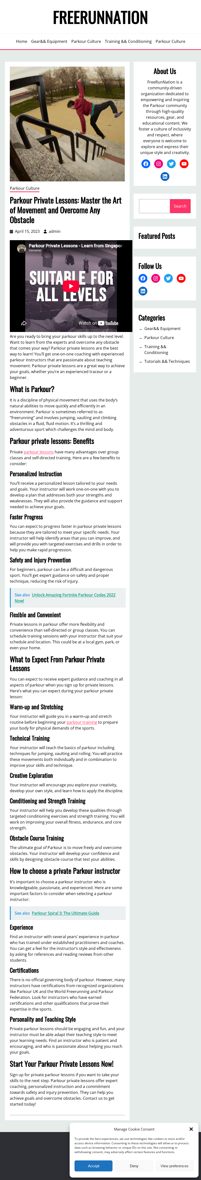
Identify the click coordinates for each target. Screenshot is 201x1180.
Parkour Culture (24, 188)
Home (21, 41)
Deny (134, 1166)
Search (180, 206)
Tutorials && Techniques (167, 361)
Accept (93, 1166)
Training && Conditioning (156, 349)
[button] (191, 1129)
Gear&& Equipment (162, 328)
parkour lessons (39, 452)
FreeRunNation (100, 16)
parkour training (82, 722)
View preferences (174, 1166)
